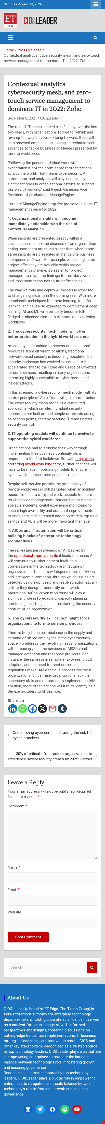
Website (14, 912)
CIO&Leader (49, 118)
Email (13, 890)
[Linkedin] (12, 708)
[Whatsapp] (22, 708)
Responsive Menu (95, 4)
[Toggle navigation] (10, 38)
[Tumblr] (62, 708)
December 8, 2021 (22, 118)
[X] (42, 708)
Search (92, 967)
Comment (17, 806)
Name (14, 867)
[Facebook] (32, 708)
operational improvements (36, 555)
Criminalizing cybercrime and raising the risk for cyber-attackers (52, 735)
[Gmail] (52, 708)
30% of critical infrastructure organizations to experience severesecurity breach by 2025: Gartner (50, 756)
